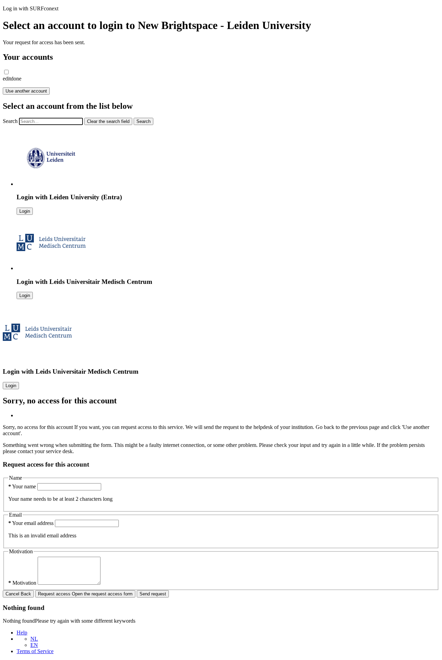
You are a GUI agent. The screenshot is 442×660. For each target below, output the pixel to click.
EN (34, 645)
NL (34, 639)
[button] (6, 72)
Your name (22, 486)
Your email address (31, 523)
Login (24, 211)
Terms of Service (35, 651)
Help (22, 632)
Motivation (23, 583)
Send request (153, 593)
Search (10, 121)
